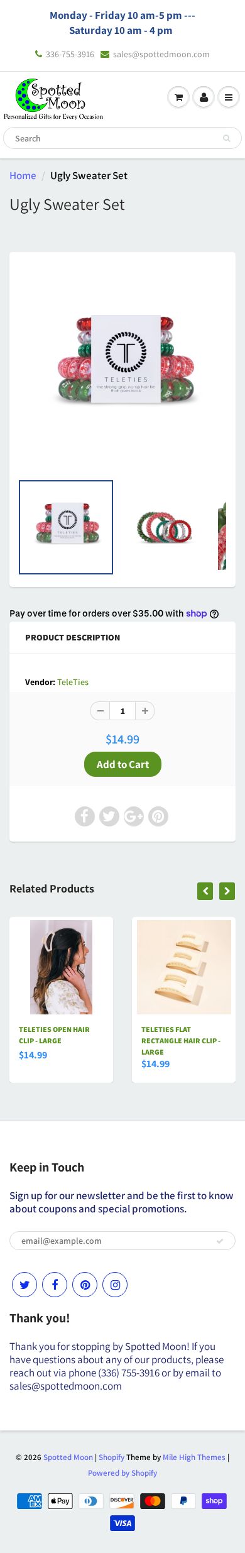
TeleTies (73, 682)
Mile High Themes (194, 1457)
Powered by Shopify (122, 1473)
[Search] (226, 138)
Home (22, 175)
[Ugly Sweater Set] (122, 368)
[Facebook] (54, 1284)
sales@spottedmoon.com (161, 54)
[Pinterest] (84, 1284)
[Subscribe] (219, 1241)
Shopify (111, 1457)
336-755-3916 (70, 54)
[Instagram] (115, 1284)
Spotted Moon (68, 1457)
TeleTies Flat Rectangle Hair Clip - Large (180, 1040)
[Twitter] (24, 1284)
